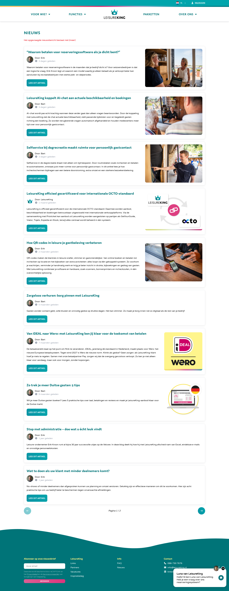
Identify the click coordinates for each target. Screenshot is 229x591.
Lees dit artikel (37, 83)
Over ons (186, 14)
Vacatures (76, 571)
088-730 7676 (175, 563)
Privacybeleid (32, 574)
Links (73, 563)
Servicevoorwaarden (51, 574)
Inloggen (199, 3)
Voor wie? (39, 14)
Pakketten (151, 14)
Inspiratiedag (77, 576)
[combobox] (181, 3)
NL (181, 3)
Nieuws (121, 567)
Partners (75, 567)
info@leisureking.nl (177, 567)
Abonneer (44, 581)
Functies (75, 14)
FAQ (119, 563)
